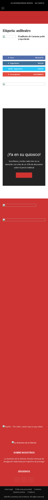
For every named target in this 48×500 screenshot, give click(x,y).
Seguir (40, 63)
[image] (24, 129)
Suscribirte (38, 74)
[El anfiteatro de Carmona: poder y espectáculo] (9, 39)
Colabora (31, 492)
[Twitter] (31, 479)
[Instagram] (24, 479)
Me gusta (39, 58)
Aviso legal (9, 489)
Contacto (37, 489)
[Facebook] (16, 479)
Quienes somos (19, 492)
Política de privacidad (23, 489)
